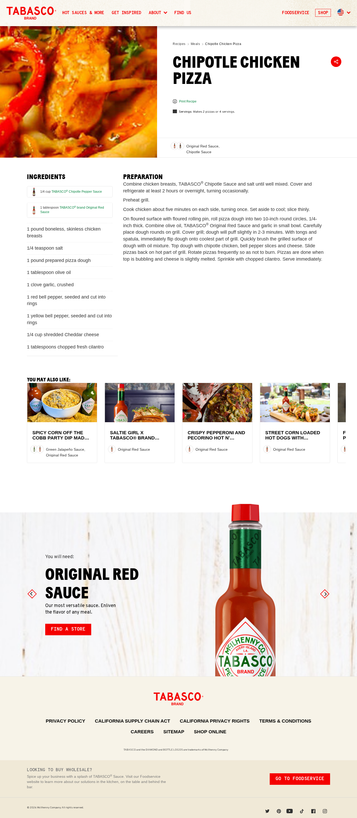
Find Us (183, 13)
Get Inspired (126, 13)
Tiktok (302, 807)
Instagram (325, 807)
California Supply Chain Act (132, 721)
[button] (343, 13)
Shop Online (210, 731)
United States (341, 12)
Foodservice (295, 13)
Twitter (267, 807)
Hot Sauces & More (83, 13)
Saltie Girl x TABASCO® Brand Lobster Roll (132, 438)
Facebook (313, 807)
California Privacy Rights (215, 721)
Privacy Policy (65, 721)
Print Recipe (188, 101)
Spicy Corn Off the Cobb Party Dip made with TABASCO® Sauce (61, 438)
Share (336, 61)
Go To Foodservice (299, 779)
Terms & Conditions (285, 721)
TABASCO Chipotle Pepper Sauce (76, 191)
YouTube (290, 807)
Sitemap (173, 731)
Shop (323, 13)
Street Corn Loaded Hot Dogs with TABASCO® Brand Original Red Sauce (292, 440)
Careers (142, 731)
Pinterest (279, 807)
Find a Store (68, 629)
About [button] (156, 13)
